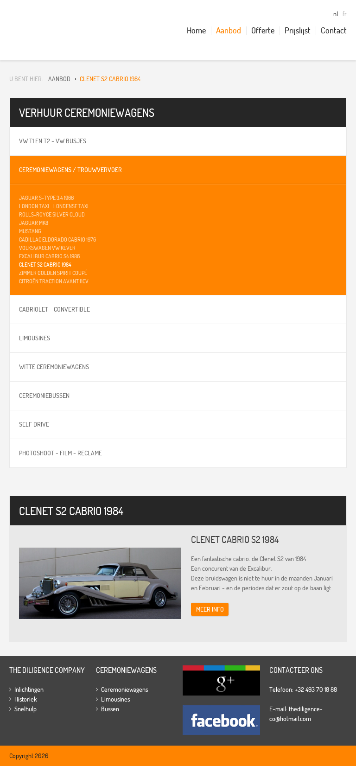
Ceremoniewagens (124, 689)
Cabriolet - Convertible (54, 309)
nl (335, 14)
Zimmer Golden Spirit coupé (53, 272)
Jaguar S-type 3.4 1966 (46, 197)
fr (345, 14)
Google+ (223, 680)
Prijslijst (298, 30)
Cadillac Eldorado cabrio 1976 (57, 239)
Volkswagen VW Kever (47, 247)
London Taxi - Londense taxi (54, 206)
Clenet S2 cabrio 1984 (110, 79)
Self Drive (34, 424)
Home (196, 30)
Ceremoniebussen (44, 395)
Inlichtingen (29, 689)
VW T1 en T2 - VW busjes (52, 141)
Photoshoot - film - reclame (60, 453)
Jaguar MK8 (33, 222)
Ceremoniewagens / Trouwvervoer (70, 170)
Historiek (25, 699)
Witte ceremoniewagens (54, 367)
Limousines (34, 338)
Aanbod (228, 30)
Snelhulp (25, 709)
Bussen (110, 709)
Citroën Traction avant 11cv (54, 281)
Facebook (223, 720)
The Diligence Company (35, 30)
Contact (334, 30)
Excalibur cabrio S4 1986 (49, 256)
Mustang (30, 231)
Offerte (262, 30)
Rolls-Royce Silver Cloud (52, 214)
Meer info (210, 609)
